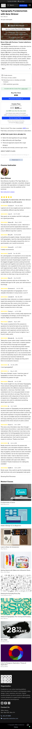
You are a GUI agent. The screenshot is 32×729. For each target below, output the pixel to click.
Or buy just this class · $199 (16, 37)
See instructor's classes (8, 192)
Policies (16, 727)
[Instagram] (9, 703)
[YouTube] (2, 703)
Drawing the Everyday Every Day (10, 593)
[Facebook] (5, 703)
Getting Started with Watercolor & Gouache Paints (15, 570)
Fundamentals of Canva (8, 502)
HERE (24, 128)
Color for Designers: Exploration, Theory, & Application (13, 664)
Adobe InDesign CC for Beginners (11, 525)
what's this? (24, 88)
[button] (28, 725)
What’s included (19, 122)
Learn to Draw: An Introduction (10, 547)
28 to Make (4, 640)
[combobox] (12, 5)
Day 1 (3, 69)
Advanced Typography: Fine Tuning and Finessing (16, 616)
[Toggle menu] (30, 5)
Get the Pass (23, 5)
